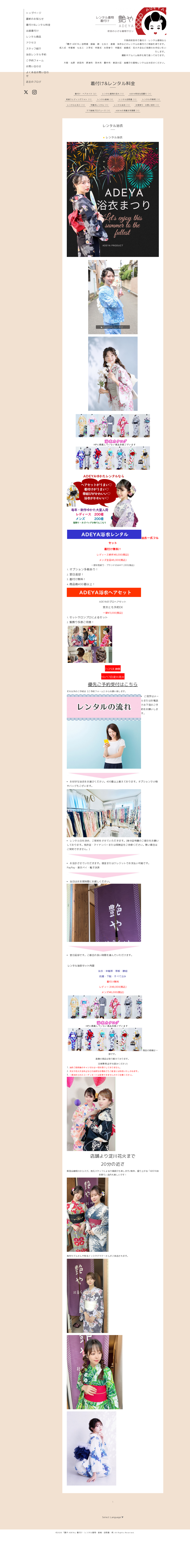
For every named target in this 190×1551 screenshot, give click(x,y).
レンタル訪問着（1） (128, 99)
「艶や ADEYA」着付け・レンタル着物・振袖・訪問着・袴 (87, 1532)
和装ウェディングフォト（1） (79, 99)
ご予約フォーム (35, 60)
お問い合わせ (33, 66)
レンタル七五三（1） (76, 105)
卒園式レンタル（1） (100, 105)
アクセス (31, 42)
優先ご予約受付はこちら (113, 684)
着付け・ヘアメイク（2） (86, 93)
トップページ (33, 13)
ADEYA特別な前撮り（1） (140, 93)
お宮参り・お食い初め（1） (148, 105)
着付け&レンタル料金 (38, 24)
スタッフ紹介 (33, 48)
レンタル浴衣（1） (122, 105)
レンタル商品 (33, 36)
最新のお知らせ (35, 18)
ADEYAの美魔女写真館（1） (128, 110)
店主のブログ (33, 81)
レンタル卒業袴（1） (151, 99)
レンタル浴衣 (114, 137)
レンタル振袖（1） (105, 99)
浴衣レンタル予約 (36, 54)
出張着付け (32, 30)
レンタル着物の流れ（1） (113, 93)
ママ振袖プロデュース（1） (99, 110)
